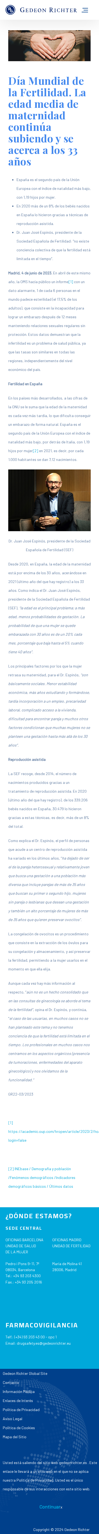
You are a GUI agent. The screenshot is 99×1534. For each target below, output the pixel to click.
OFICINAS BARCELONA (24, 1239)
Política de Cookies (19, 1427)
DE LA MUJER (17, 1251)
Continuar (50, 1507)
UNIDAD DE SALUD (21, 1245)
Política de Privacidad (21, 1409)
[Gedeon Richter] (41, 10)
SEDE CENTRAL (24, 1228)
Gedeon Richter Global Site (25, 1373)
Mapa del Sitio (14, 1436)
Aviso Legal (12, 1418)
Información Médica (19, 1391)
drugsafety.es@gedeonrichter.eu (44, 1343)
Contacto (11, 1382)
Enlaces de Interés (18, 1400)
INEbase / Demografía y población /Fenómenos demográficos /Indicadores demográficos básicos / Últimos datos (41, 1177)
